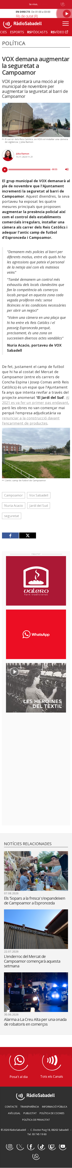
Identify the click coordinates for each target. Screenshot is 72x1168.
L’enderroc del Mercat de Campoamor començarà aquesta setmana (32, 961)
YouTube (62, 1146)
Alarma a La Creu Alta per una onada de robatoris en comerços (35, 1022)
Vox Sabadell (38, 495)
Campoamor (13, 495)
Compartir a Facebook (10, 535)
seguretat (11, 516)
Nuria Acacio (13, 505)
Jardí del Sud (38, 505)
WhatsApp (36, 1156)
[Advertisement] (36, 741)
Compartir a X (27, 535)
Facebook (31, 1146)
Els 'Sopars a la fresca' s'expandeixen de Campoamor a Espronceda (34, 901)
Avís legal (14, 1113)
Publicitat (30, 1113)
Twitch (52, 1146)
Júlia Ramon (22, 153)
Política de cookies (52, 1113)
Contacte (11, 1106)
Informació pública (54, 1106)
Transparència (29, 1106)
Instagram (9, 1146)
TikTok (41, 1146)
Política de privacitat (36, 1119)
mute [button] (67, 169)
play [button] (5, 169)
